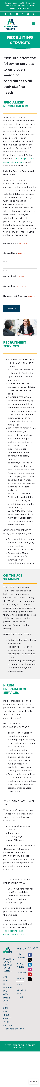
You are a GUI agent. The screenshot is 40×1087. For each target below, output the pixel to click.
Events (20, 979)
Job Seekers (20, 956)
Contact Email (14, 276)
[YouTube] (30, 974)
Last (5, 270)
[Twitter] (30, 960)
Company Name (15, 243)
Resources (20, 973)
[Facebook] (30, 955)
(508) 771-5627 (6, 1004)
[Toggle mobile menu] (34, 23)
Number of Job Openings (19, 296)
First (5, 261)
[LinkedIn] (30, 965)
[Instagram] (30, 969)
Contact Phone (14, 286)
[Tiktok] (30, 979)
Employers (20, 949)
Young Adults (20, 965)
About (20, 984)
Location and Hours (20, 993)
